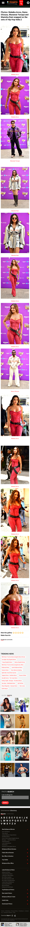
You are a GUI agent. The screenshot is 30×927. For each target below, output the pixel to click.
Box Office (7, 856)
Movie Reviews (5, 885)
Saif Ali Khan (20, 683)
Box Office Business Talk (8, 878)
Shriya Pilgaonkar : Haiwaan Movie (9, 686)
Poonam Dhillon (22, 675)
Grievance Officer (8, 912)
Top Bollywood (8, 889)
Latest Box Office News (7, 875)
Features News (5, 670)
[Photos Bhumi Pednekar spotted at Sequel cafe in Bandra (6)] (7, 770)
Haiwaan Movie (5, 841)
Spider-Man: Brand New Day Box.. (9, 672)
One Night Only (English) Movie (9, 659)
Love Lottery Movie (6, 843)
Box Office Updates (6, 877)
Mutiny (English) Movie (20, 662)
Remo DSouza (15, 391)
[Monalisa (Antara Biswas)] (7, 721)
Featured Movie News (7, 873)
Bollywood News (5, 667)
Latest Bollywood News (17, 667)
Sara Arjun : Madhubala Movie (8, 683)
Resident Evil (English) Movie (9, 846)
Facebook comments (6, 639)
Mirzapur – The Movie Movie (9, 840)
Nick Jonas (22, 686)
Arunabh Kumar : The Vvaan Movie (9, 678)
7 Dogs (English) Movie (7, 662)
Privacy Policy (14, 911)
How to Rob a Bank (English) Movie (10, 838)
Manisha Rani (15, 211)
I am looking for (7, 795)
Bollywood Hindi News (7, 887)
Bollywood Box (8, 863)
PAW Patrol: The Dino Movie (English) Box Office (13, 664)
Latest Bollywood (8, 870)
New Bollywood (8, 829)
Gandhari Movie (6, 836)
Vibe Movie (4, 844)
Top (5, 859)
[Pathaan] (22, 754)
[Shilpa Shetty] (7, 754)
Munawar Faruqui (15, 161)
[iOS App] (15, 916)
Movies (3, 814)
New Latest (7, 893)
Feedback (21, 911)
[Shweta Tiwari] (7, 705)
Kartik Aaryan (5, 688)
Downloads (7, 903)
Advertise (7, 911)
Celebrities (10, 814)
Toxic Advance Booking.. (16, 670)
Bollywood (8, 896)
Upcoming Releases (7, 883)
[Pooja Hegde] (22, 737)
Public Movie (8, 852)
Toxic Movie (5, 833)
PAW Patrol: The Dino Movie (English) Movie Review (13, 657)
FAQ (14, 912)
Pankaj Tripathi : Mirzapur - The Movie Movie (12, 680)
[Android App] (12, 916)
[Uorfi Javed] (22, 705)
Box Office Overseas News (8, 880)
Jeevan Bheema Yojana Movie (9, 835)
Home (2, 911)
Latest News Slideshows (8, 882)
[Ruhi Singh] (22, 721)
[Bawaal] (7, 737)
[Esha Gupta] (22, 770)
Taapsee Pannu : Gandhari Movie (9, 675)
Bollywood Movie (9, 849)
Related (4, 695)
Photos (9, 695)
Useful (5, 900)
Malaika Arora (15, 74)
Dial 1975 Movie (6, 831)
